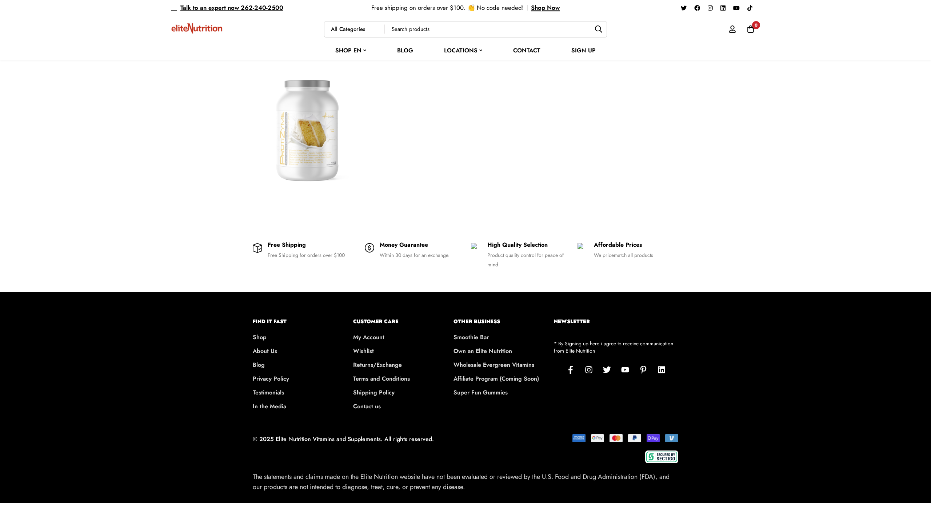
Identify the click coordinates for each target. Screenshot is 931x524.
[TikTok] (749, 8)
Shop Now (545, 7)
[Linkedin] (723, 8)
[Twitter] (684, 8)
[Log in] (732, 29)
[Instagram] (710, 8)
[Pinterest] (643, 370)
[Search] (599, 29)
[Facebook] (697, 8)
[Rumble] (760, 8)
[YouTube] (736, 8)
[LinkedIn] (662, 370)
